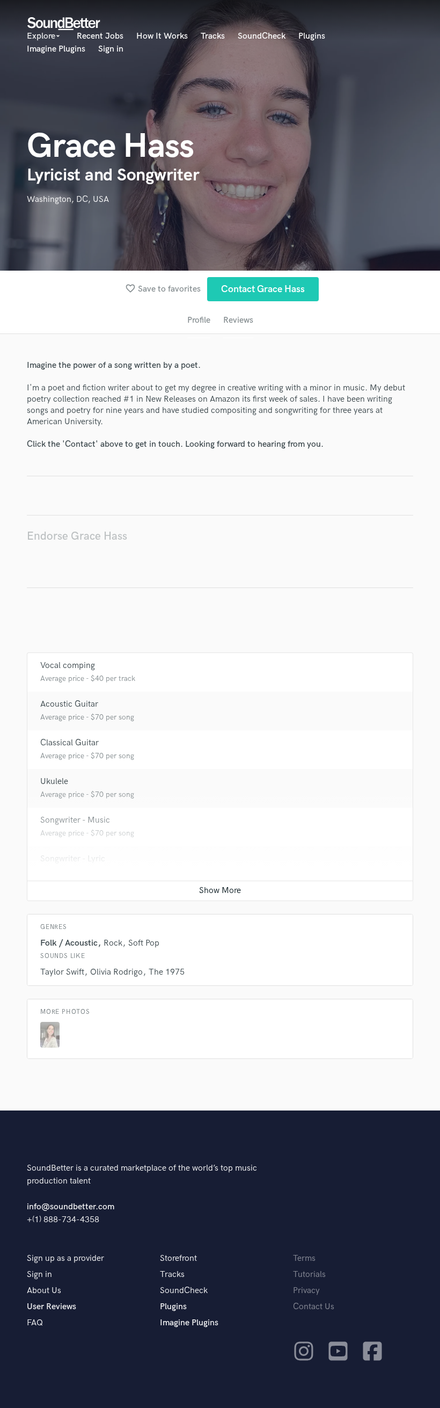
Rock (113, 943)
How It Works (162, 36)
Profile (198, 320)
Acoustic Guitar (69, 704)
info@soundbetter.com (70, 1207)
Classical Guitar (69, 743)
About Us (44, 1291)
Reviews (238, 320)
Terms (304, 1258)
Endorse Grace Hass (77, 536)
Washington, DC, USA (68, 199)
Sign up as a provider (65, 1258)
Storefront (178, 1258)
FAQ (35, 1323)
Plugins (311, 36)
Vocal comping (67, 666)
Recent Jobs (100, 36)
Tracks (213, 36)
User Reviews (51, 1307)
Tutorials (309, 1274)
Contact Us (313, 1307)
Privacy (306, 1291)
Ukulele (54, 781)
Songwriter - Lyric (72, 859)
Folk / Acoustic (69, 943)
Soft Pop (143, 943)
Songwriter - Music (75, 820)
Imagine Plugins (56, 49)
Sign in (110, 49)
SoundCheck (261, 36)
